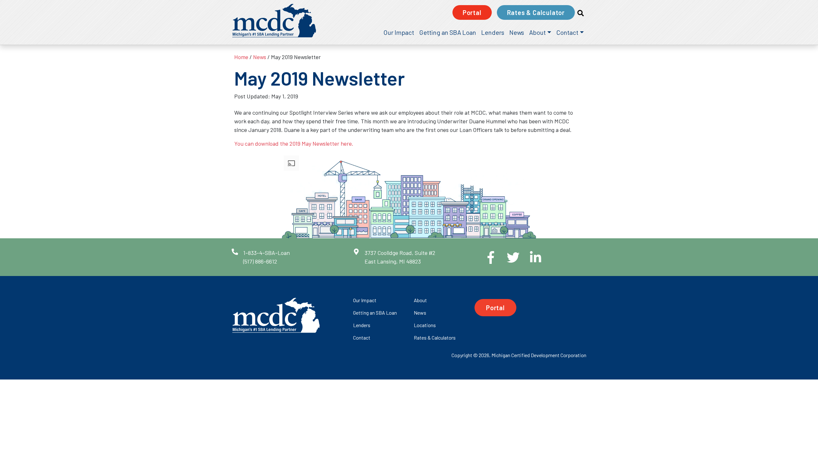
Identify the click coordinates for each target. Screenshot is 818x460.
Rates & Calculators (435, 337)
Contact (567, 32)
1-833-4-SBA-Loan (266, 252)
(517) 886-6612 (260, 261)
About (537, 32)
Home (241, 56)
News (516, 32)
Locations (425, 325)
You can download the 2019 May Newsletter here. (293, 143)
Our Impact (398, 32)
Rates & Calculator (536, 12)
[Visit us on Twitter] (508, 257)
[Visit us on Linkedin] (530, 257)
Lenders (492, 32)
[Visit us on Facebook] (485, 257)
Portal (472, 12)
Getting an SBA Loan (447, 32)
